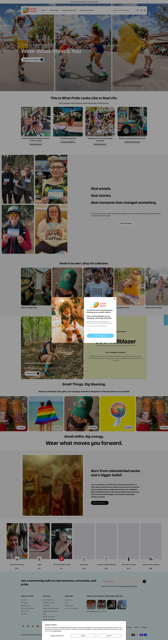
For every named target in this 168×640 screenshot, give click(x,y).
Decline (109, 635)
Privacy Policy (56, 631)
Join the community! (100, 335)
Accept (83, 635)
